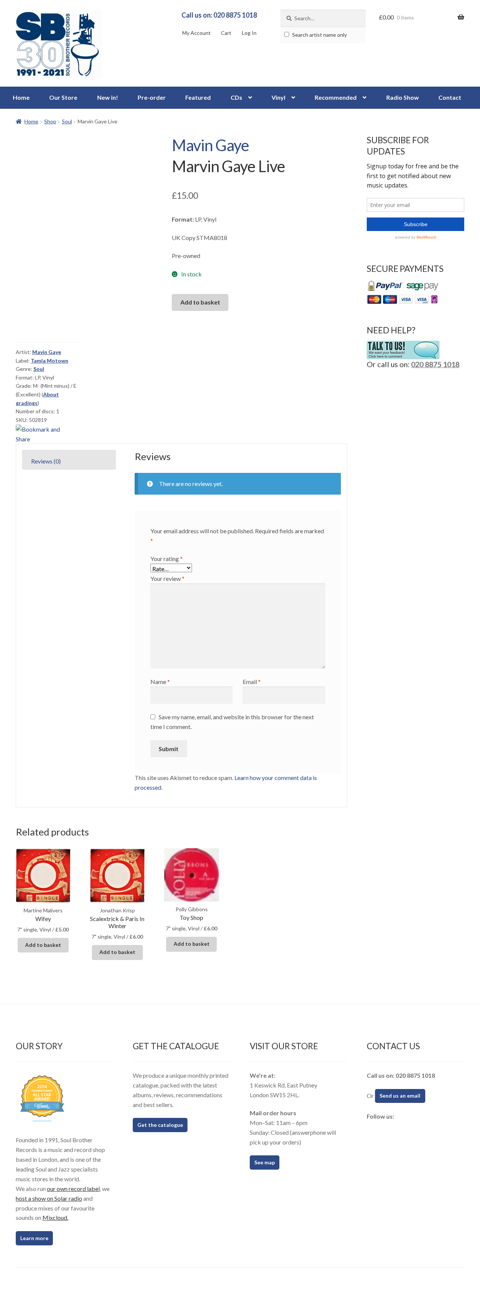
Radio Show (402, 97)
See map (264, 1162)
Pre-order (152, 97)
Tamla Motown (49, 360)
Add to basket (200, 302)
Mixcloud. (55, 1217)
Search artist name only (319, 35)
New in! (107, 97)
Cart (226, 33)
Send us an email (400, 1095)
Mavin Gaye (210, 145)
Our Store (63, 97)
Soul (67, 121)
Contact (449, 97)
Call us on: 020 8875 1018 (219, 15)
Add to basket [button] (43, 945)
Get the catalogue (160, 1125)
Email (252, 681)
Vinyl (278, 97)
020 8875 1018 (435, 364)
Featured (198, 97)
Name (160, 681)
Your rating (166, 558)
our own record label (73, 1188)
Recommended (336, 97)
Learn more (34, 1238)
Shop (50, 121)
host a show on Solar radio (49, 1198)
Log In (249, 33)
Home (21, 97)
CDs (236, 97)
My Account (196, 33)
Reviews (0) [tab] (46, 461)
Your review (167, 578)
